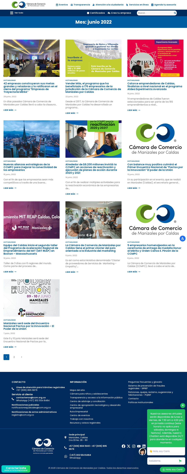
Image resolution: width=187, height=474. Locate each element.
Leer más (10, 110)
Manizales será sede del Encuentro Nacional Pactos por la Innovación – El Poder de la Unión (29, 326)
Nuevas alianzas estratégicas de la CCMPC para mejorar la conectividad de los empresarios (30, 167)
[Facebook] (123, 446)
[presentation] (32, 58)
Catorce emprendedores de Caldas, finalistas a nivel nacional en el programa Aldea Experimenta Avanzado (154, 86)
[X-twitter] (128, 446)
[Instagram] (134, 446)
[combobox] (155, 13)
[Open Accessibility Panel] (183, 238)
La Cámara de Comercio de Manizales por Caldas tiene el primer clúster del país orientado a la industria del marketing (93, 248)
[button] (16, 12)
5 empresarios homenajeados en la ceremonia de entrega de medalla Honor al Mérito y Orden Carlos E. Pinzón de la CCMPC (154, 249)
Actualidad (10, 80)
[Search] (175, 13)
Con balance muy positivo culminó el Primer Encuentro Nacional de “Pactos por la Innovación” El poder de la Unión (155, 167)
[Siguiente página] (22, 357)
